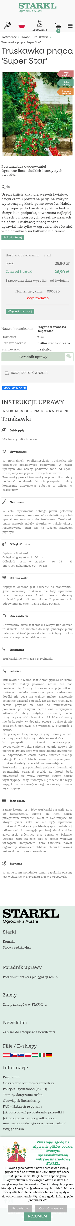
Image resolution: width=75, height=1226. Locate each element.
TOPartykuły (66, 74)
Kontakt (9, 941)
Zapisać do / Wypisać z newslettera (29, 1032)
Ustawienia (20, 1208)
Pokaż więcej (13, 237)
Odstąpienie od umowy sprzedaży (28, 1083)
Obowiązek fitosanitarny (21, 1100)
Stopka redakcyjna (17, 947)
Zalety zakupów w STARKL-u (25, 1004)
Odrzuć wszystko (51, 1208)
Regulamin (11, 1077)
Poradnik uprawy (33, 356)
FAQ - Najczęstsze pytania (22, 1106)
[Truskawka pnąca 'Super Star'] (37, 114)
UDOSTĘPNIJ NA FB (15, 387)
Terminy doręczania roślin (22, 1094)
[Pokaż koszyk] (58, 26)
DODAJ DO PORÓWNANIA (29, 372)
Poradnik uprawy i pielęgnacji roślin (30, 977)
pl (22, 25)
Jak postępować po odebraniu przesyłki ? (33, 1112)
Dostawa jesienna (66, 92)
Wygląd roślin (13, 1129)
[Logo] (37, 8)
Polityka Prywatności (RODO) (25, 1089)
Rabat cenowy (66, 83)
